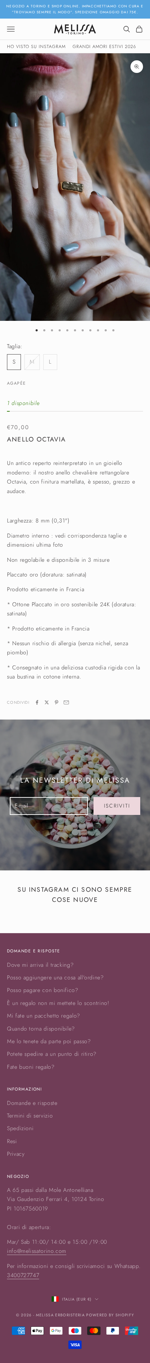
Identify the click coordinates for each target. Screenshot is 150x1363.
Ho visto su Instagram (36, 46)
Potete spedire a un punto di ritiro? (52, 1054)
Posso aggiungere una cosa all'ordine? (55, 977)
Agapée (16, 383)
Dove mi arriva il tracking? (40, 965)
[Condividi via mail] (66, 702)
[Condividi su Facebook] (37, 702)
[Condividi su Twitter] (47, 702)
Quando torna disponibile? (41, 1029)
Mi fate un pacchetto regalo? (43, 1016)
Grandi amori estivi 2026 (104, 46)
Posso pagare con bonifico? (42, 990)
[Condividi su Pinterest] (56, 702)
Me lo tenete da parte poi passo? (49, 1041)
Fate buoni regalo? (31, 1067)
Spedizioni (20, 1128)
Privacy (15, 1154)
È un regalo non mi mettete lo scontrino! (58, 1003)
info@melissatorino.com (36, 1251)
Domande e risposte (32, 1103)
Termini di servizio (30, 1116)
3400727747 (23, 1275)
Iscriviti (117, 806)
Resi (12, 1141)
